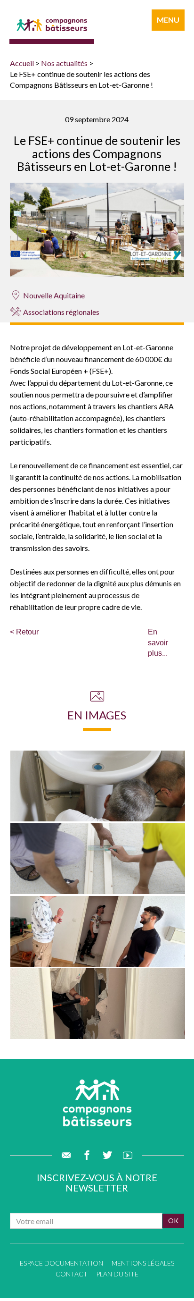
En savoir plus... (158, 643)
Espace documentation (61, 1263)
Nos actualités (64, 63)
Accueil (22, 63)
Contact (72, 1274)
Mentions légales (143, 1263)
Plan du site (117, 1274)
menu (168, 19)
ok (173, 1221)
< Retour (24, 632)
